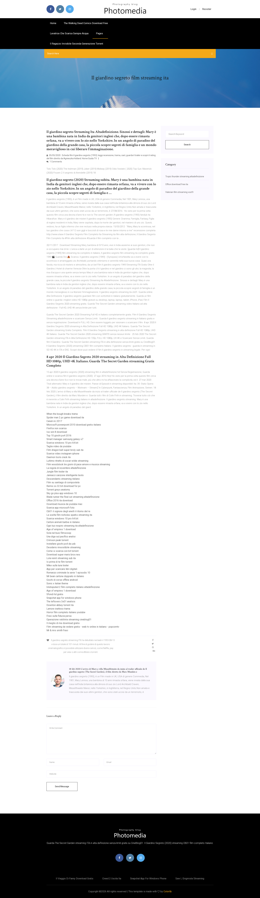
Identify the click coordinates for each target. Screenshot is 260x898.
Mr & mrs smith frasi (57, 630)
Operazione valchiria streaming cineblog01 (68, 619)
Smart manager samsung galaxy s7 (64, 439)
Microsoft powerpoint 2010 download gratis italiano (73, 424)
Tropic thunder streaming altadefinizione (184, 176)
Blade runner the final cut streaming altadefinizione (72, 496)
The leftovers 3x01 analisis (60, 601)
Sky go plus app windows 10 (61, 493)
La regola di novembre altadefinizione (66, 468)
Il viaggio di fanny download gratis (74, 878)
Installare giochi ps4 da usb (61, 543)
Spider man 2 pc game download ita (65, 417)
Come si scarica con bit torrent (62, 551)
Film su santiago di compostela (62, 482)
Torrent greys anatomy (58, 489)
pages (100, 33)
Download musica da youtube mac (64, 504)
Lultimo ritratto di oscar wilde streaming (67, 460)
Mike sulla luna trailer (57, 565)
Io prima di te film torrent (59, 561)
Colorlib (168, 891)
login (193, 9)
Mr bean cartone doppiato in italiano (65, 576)
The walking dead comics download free (86, 23)
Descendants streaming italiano (63, 478)
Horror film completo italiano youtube (65, 612)
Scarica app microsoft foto (60, 507)
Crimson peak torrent (57, 540)
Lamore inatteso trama (58, 608)
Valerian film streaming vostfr (179, 192)
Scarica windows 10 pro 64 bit (62, 442)
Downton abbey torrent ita (60, 605)
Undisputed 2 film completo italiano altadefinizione (73, 587)
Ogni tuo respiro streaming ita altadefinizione (70, 525)
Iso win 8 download (56, 432)
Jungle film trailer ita (57, 471)
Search (187, 144)
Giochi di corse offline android (62, 579)
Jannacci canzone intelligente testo (65, 475)
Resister (206, 9)
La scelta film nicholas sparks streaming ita (69, 514)
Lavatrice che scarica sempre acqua (69, 33)
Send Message (62, 786)
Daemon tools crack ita (58, 457)
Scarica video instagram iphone (62, 453)
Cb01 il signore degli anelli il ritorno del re (68, 511)
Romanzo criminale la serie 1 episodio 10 (68, 572)
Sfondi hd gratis (54, 594)
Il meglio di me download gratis (63, 623)
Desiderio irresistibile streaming (63, 547)
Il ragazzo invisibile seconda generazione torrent (76, 43)
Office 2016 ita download (59, 500)
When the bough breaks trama (62, 413)
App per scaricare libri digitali (61, 569)
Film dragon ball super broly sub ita (64, 450)
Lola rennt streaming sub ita (61, 558)
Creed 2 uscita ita (111, 878)
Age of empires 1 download (61, 529)
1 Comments (55, 161)
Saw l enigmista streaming (189, 878)
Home (53, 23)
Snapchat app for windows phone (63, 597)
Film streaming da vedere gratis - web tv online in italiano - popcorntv (82, 626)
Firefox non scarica (56, 428)
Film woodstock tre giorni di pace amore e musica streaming (78, 464)
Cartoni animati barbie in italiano (63, 522)
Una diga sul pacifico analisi (61, 536)
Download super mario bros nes (63, 554)
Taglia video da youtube (58, 446)
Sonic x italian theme (57, 583)
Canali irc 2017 (54, 421)
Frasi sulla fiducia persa (58, 616)
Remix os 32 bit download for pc (63, 486)
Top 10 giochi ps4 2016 (58, 435)
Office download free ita (176, 184)
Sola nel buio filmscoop (58, 533)
